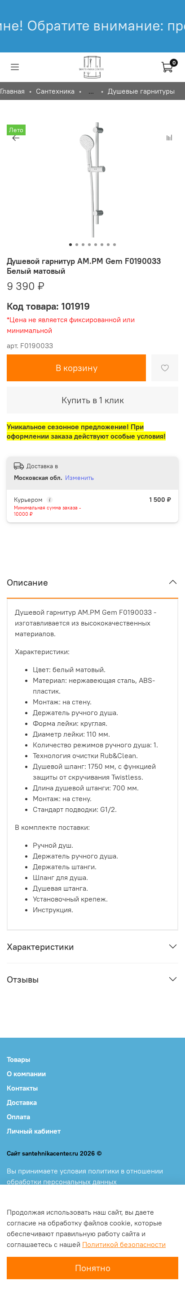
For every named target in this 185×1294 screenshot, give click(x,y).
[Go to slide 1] (70, 244)
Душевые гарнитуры (141, 90)
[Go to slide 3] (83, 244)
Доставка (22, 1102)
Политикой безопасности (124, 1244)
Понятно (92, 1267)
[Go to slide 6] (102, 244)
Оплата (18, 1116)
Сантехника (55, 90)
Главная (12, 90)
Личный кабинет (34, 1130)
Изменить (79, 478)
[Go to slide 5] (95, 244)
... (91, 91)
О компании (26, 1073)
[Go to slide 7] (108, 244)
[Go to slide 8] (114, 244)
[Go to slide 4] (89, 244)
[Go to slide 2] (76, 244)
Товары (18, 1059)
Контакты (22, 1087)
